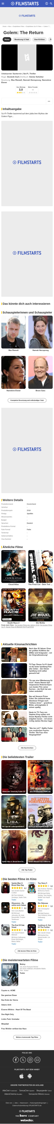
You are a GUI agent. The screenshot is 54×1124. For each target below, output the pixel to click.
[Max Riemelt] (13, 332)
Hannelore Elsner (14, 391)
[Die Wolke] (40, 604)
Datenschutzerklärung (20, 1105)
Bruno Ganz (40, 391)
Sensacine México (36, 1094)
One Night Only (7, 1014)
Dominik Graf (13, 77)
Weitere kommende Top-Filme (27, 1037)
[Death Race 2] (13, 604)
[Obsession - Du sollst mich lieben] (5, 907)
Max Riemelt (16, 80)
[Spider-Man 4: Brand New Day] (5, 887)
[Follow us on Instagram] (30, 1060)
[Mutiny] (9, 974)
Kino (9, 26)
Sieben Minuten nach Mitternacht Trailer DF (40, 862)
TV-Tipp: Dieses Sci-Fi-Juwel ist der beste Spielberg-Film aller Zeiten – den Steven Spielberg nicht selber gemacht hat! (40, 668)
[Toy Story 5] (32, 887)
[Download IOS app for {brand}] (23, 1076)
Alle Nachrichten (27, 748)
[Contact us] (37, 1060)
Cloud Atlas (13, 584)
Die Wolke (40, 623)
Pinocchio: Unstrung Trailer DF (13, 791)
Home (4, 26)
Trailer (14, 900)
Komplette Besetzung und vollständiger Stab (27, 400)
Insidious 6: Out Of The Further (44, 926)
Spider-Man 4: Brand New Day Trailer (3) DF (14, 862)
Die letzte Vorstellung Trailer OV (40, 827)
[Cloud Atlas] (13, 566)
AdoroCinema (10, 1094)
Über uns (9, 1103)
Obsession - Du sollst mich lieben (19, 904)
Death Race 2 (13, 623)
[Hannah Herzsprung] (40, 332)
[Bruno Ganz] (40, 372)
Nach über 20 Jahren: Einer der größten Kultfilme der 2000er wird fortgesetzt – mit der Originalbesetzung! (40, 651)
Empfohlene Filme (18, 26)
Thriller (32, 74)
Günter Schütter (36, 77)
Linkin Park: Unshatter (10, 1019)
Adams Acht (6, 1005)
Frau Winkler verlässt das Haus (13, 1029)
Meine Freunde (33, 87)
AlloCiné (6, 1090)
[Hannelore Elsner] (13, 372)
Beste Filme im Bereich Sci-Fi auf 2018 (20, 627)
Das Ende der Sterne (9, 1000)
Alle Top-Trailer (27, 870)
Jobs (16, 1103)
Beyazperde (42, 1090)
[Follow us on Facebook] (16, 1060)
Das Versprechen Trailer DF (40, 791)
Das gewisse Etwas (9, 995)
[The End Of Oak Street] (5, 929)
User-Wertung (21, 87)
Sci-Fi (25, 74)
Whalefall (5, 1024)
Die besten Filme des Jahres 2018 (27, 625)
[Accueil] (25, 3)
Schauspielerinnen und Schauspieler (27, 312)
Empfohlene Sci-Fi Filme (33, 26)
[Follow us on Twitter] (23, 1060)
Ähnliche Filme (13, 547)
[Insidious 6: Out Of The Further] (32, 929)
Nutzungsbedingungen (38, 1103)
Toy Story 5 (42, 883)
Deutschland (31, 504)
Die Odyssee (43, 903)
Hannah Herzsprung (32, 80)
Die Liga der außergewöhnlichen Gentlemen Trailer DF (14, 827)
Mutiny (22, 964)
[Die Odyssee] (32, 907)
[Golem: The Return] (27, 57)
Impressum (24, 1103)
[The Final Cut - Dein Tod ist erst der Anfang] (40, 566)
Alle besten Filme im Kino (27, 951)
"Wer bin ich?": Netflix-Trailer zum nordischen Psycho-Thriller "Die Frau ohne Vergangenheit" (41, 731)
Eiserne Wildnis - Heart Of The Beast (16, 1010)
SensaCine (24, 1090)
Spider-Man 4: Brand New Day (18, 884)
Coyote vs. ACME (8, 990)
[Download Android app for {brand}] (31, 1076)
